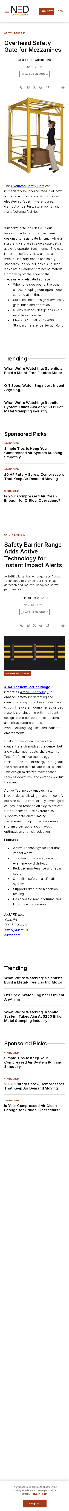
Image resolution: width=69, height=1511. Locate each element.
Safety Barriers (14, 33)
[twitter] (34, 87)
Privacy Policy (39, 1494)
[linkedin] (28, 87)
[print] (63, 87)
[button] (7, 11)
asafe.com (12, 935)
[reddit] (41, 87)
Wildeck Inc (42, 60)
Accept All (34, 1503)
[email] (47, 87)
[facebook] (22, 87)
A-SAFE (42, 598)
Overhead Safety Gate (28, 186)
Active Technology (34, 692)
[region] (34, 1496)
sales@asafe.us (16, 930)
